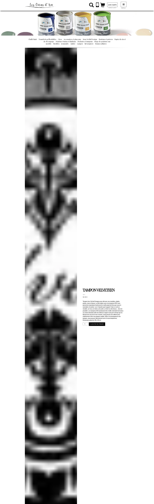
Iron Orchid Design (90, 39)
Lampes (80, 44)
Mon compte (112, 5)
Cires (60, 39)
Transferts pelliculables (47, 39)
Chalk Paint (32, 39)
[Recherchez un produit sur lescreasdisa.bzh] (91, 5)
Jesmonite (65, 44)
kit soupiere (89, 44)
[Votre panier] (102, 5)
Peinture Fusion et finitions (66, 41)
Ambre (72, 44)
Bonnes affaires (100, 44)
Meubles (56, 44)
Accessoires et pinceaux (72, 39)
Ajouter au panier (97, 324)
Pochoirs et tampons (85, 41)
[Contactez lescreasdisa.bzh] (97, 5)
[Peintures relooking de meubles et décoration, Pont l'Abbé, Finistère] (40, 5)
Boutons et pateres (106, 39)
